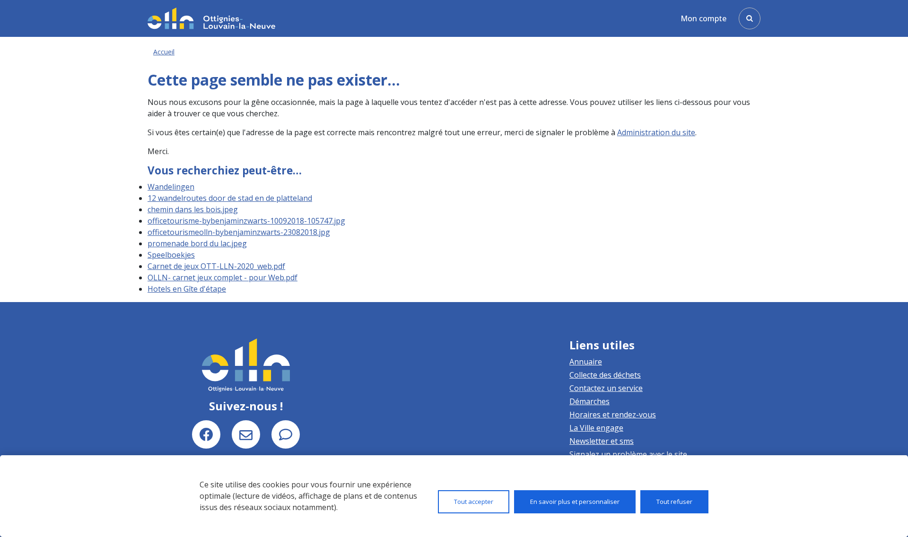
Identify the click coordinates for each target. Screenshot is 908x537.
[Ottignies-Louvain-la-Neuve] (211, 18)
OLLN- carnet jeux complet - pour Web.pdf (222, 277)
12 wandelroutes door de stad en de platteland (230, 198)
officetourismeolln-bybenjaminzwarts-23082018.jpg (239, 232)
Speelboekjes (171, 255)
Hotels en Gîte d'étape (187, 289)
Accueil (164, 51)
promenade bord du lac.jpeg (197, 243)
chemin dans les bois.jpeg (193, 209)
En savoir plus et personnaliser (575, 501)
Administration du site (656, 132)
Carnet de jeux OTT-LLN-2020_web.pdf (216, 266)
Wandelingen (171, 187)
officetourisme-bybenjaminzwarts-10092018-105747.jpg (246, 221)
